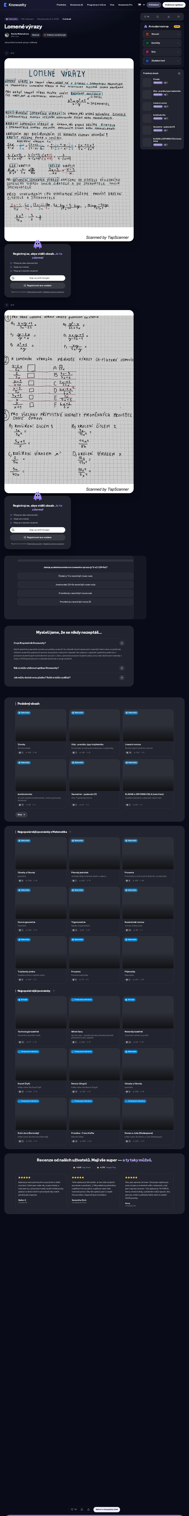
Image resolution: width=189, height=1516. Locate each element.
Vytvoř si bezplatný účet (107, 1509)
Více (20, 814)
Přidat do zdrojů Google (56, 35)
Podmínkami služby (34, 292)
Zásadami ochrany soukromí (53, 292)
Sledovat (35, 35)
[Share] (168, 17)
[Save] (157, 17)
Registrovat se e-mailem (39, 285)
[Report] (178, 17)
